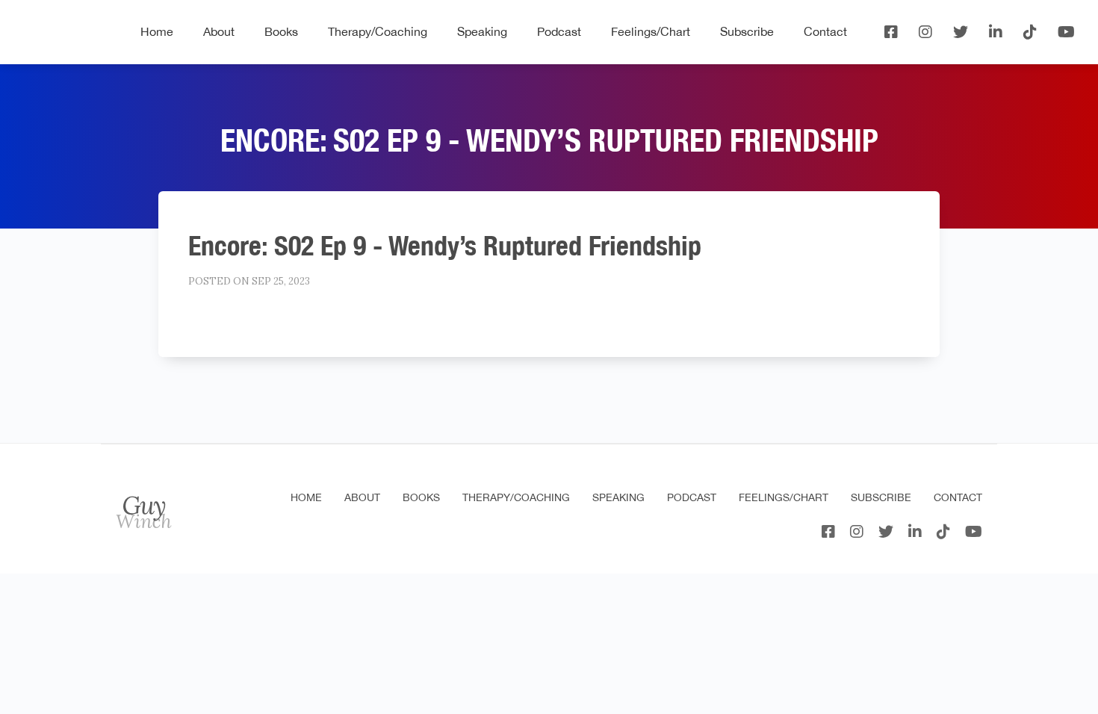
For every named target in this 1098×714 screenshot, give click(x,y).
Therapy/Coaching (377, 31)
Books (281, 31)
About (219, 31)
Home (156, 31)
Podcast (559, 31)
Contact (825, 31)
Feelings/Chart (650, 31)
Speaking (482, 31)
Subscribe (747, 31)
